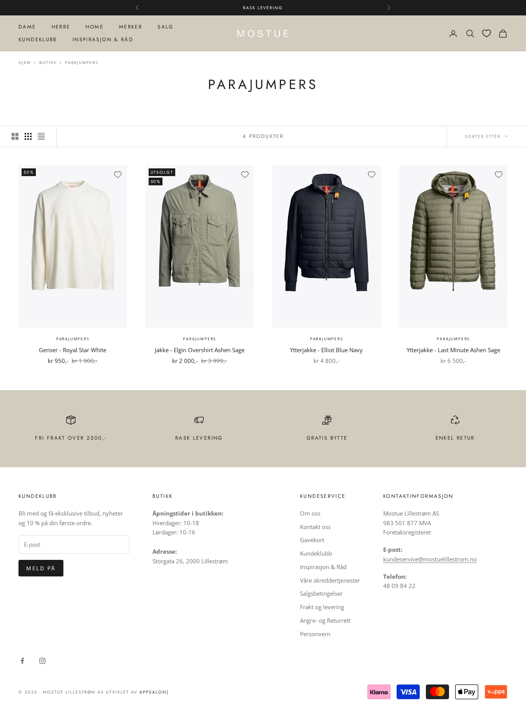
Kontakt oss (315, 527)
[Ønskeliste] (486, 33)
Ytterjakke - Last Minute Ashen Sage (453, 350)
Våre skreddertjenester (330, 580)
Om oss (310, 513)
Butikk (48, 62)
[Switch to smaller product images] (28, 136)
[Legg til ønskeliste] (118, 174)
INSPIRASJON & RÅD (102, 39)
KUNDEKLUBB (37, 39)
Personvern (315, 634)
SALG (165, 26)
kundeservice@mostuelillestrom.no (430, 559)
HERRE (61, 26)
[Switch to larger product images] (15, 136)
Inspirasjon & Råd (323, 567)
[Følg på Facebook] (22, 661)
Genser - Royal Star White (72, 350)
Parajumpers (81, 62)
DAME (27, 26)
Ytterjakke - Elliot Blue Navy (326, 350)
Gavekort (312, 540)
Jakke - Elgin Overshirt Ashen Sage (200, 350)
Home (94, 26)
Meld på (41, 568)
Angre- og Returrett (325, 620)
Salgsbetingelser (321, 593)
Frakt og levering (322, 607)
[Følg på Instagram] (42, 661)
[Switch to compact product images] (41, 136)
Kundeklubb (316, 553)
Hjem (24, 62)
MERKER (130, 26)
